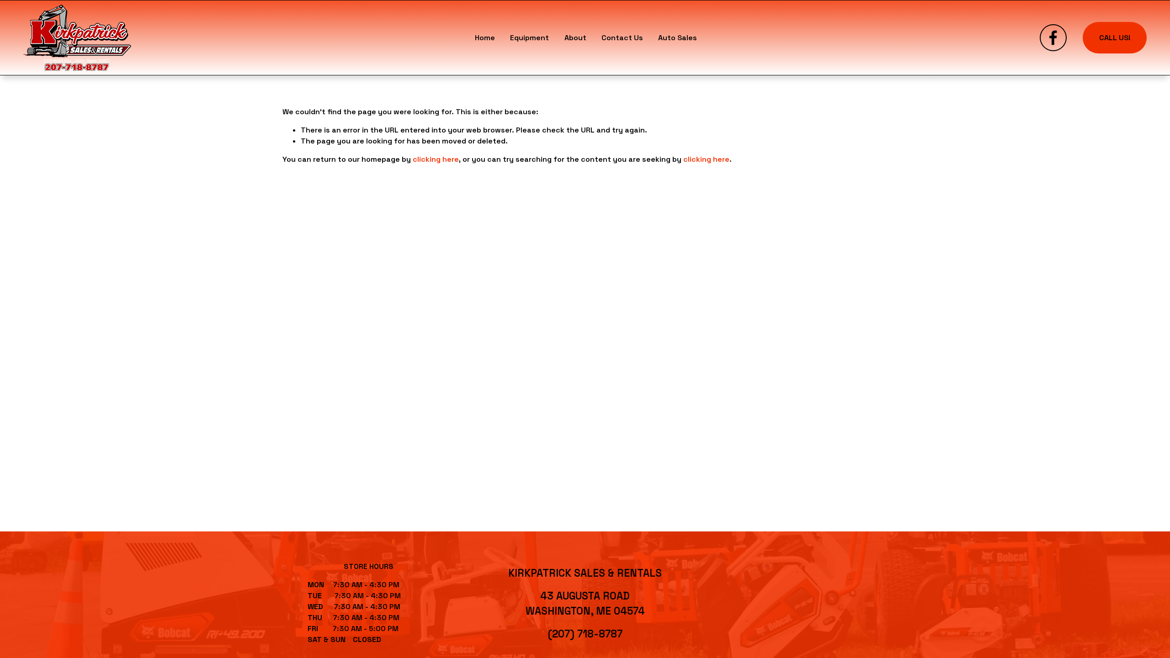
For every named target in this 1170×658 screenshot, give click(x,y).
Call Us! (1115, 37)
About (575, 37)
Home (485, 37)
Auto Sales (677, 37)
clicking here (436, 159)
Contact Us (622, 37)
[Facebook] (1053, 37)
